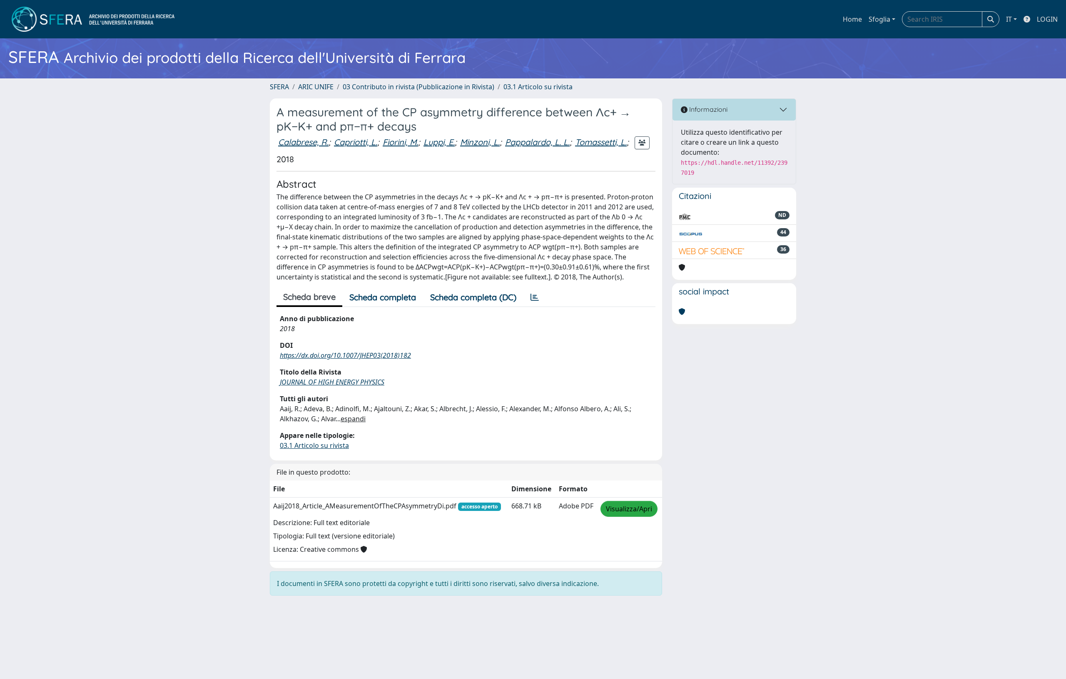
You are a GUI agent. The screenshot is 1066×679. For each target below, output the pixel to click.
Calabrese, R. (303, 142)
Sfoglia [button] (879, 19)
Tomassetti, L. (601, 142)
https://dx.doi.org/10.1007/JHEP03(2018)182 (345, 355)
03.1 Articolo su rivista (538, 86)
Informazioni (707, 109)
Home (852, 19)
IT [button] (1009, 19)
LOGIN (1047, 19)
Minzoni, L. (480, 142)
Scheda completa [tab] (382, 297)
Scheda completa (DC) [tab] (473, 297)
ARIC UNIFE (316, 86)
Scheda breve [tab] (309, 297)
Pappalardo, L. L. (537, 142)
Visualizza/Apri (629, 508)
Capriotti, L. (355, 142)
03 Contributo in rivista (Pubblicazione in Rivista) (418, 86)
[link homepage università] (93, 19)
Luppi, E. (439, 142)
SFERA (279, 86)
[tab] (534, 297)
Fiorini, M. (400, 142)
